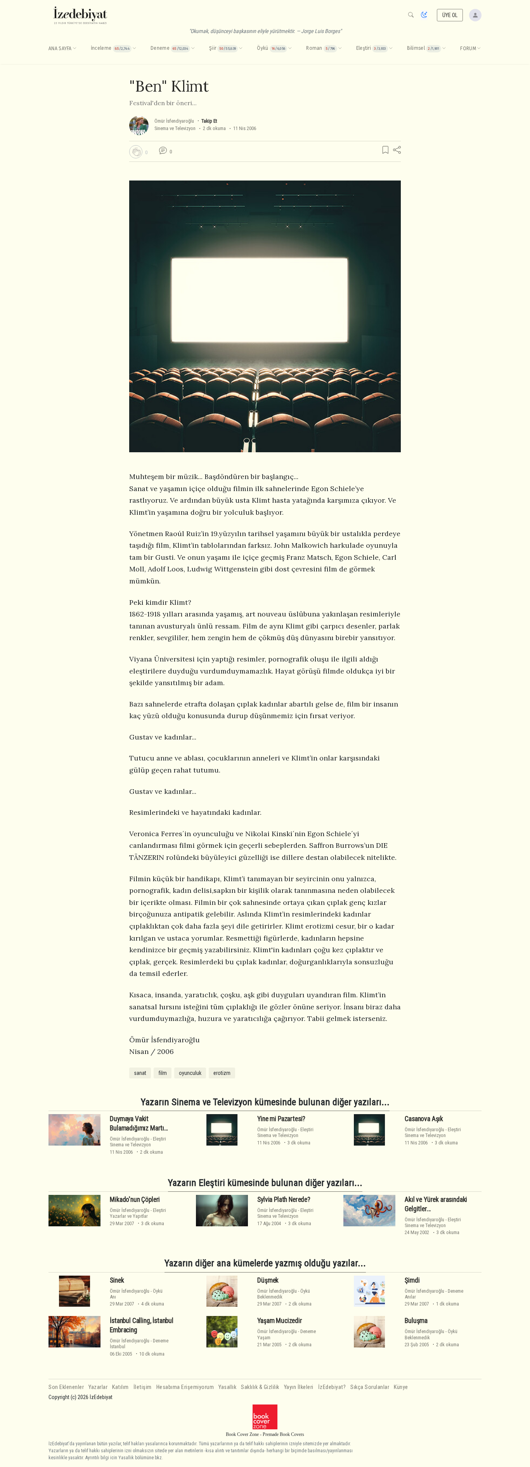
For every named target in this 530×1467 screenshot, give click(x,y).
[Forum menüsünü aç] (479, 48)
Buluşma (416, 1321)
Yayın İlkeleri (298, 1387)
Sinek (117, 1280)
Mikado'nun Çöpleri (135, 1199)
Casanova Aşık (424, 1119)
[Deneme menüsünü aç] (193, 48)
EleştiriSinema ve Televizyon (138, 1142)
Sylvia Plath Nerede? (283, 1199)
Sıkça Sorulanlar (369, 1387)
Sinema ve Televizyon (175, 128)
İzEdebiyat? (332, 1387)
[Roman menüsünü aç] (340, 48)
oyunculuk (190, 1073)
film (162, 1073)
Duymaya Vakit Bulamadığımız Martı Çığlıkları (137, 1128)
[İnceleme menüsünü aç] (134, 48)
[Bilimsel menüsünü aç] (444, 48)
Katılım (120, 1387)
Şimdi (412, 1280)
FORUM (468, 48)
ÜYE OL (450, 15)
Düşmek (268, 1280)
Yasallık (227, 1387)
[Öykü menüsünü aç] (290, 48)
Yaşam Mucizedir (279, 1321)
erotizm (221, 1073)
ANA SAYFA (60, 48)
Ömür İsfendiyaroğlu (174, 121)
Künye (401, 1387)
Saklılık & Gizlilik (260, 1387)
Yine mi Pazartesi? (281, 1119)
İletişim (142, 1387)
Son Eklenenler (66, 1387)
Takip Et (209, 121)
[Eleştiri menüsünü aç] (390, 48)
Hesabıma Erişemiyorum (185, 1387)
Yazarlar (97, 1387)
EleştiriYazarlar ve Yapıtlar (138, 1213)
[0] (135, 151)
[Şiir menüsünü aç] (240, 48)
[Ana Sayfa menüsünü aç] (74, 48)
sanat (140, 1073)
